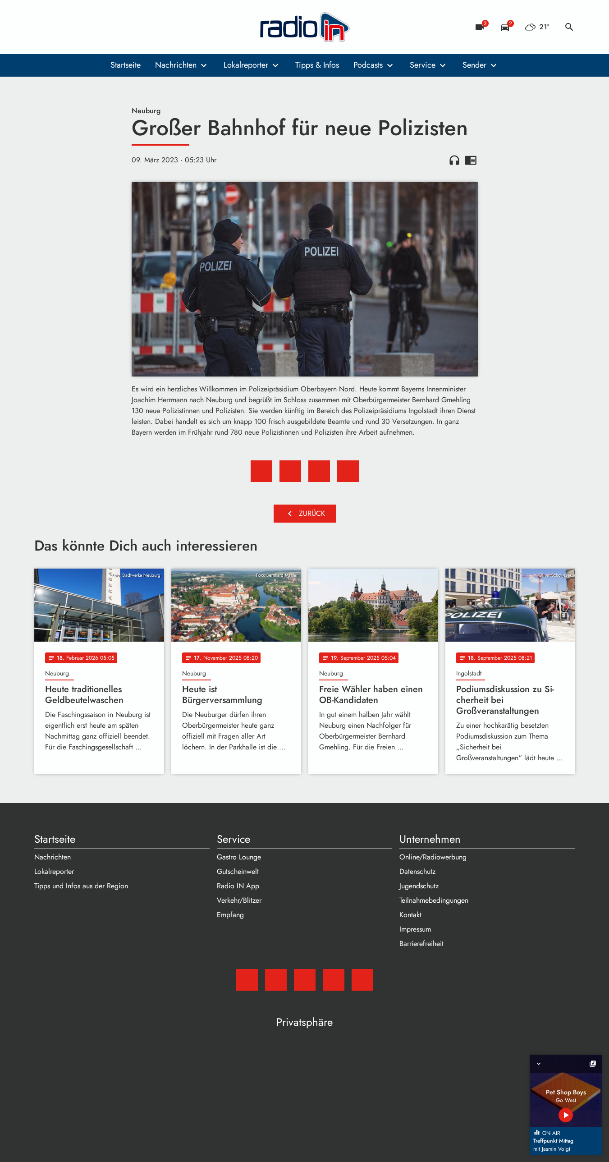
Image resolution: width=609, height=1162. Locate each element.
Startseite (125, 65)
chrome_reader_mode (470, 160)
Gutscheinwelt (238, 871)
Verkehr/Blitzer (239, 900)
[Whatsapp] (97, 27)
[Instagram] (79, 27)
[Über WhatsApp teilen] (319, 471)
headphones (454, 160)
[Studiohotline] (115, 27)
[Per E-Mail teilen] (348, 471)
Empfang (230, 914)
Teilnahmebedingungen (433, 900)
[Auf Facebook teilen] (261, 471)
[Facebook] (61, 27)
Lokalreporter (246, 65)
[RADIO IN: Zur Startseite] (305, 27)
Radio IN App (238, 886)
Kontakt (410, 914)
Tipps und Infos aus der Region (81, 886)
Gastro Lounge (239, 857)
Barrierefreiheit (421, 943)
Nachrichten (176, 65)
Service (422, 65)
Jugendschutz (419, 886)
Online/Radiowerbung (433, 857)
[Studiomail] (43, 27)
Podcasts (368, 65)
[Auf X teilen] (290, 471)
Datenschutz (417, 871)
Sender (474, 65)
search (569, 27)
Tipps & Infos (317, 65)
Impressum (415, 929)
